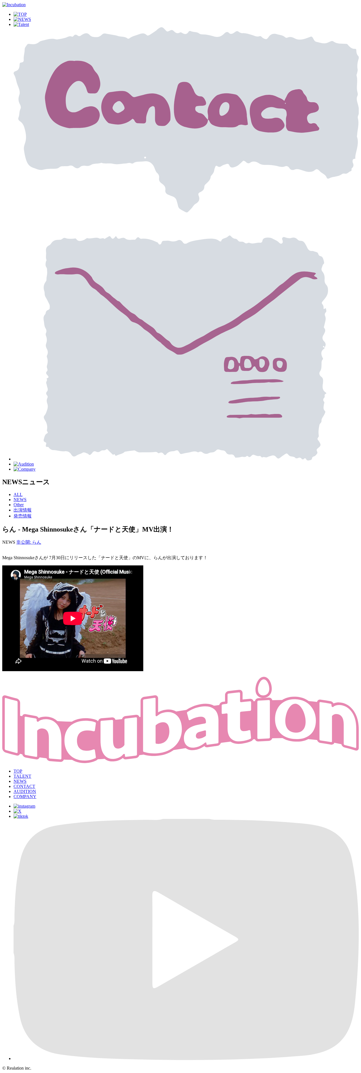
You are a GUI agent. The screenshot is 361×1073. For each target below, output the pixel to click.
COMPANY (25, 796)
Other (19, 504)
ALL (18, 494)
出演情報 (23, 510)
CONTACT (24, 786)
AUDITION (25, 791)
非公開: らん (28, 542)
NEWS (20, 499)
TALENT (22, 776)
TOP (18, 771)
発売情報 (23, 516)
